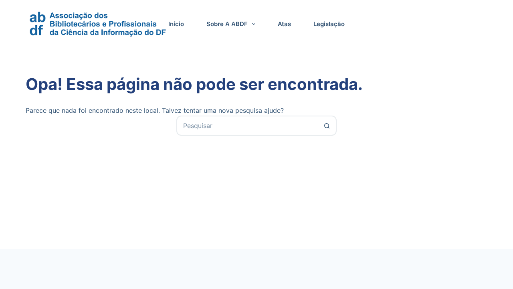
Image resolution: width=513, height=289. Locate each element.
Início (176, 24)
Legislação (329, 24)
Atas (284, 24)
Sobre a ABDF (227, 24)
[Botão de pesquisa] (326, 125)
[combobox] (247, 126)
